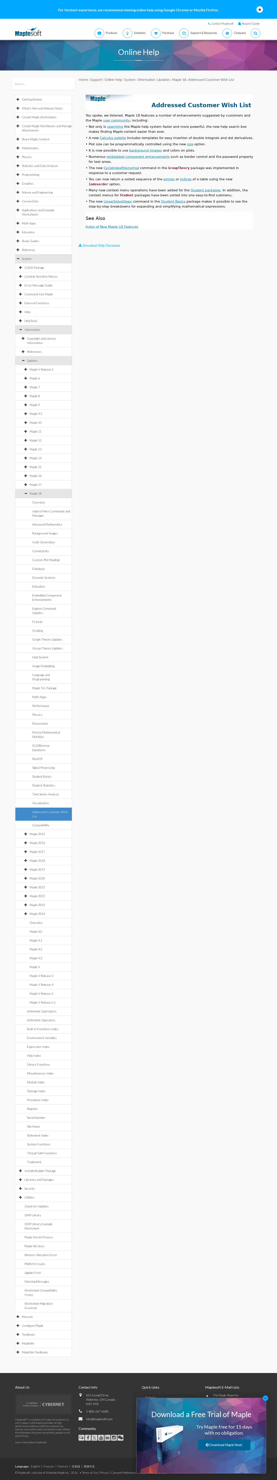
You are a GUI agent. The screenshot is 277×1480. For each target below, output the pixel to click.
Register (32, 1109)
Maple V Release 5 (41, 993)
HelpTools (30, 321)
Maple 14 (36, 458)
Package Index (36, 1091)
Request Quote (251, 23)
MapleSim (28, 1343)
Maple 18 (36, 493)
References (34, 351)
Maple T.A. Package (44, 688)
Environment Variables (42, 1038)
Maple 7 (35, 387)
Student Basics (42, 776)
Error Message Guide (38, 285)
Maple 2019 (37, 869)
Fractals (37, 621)
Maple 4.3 (36, 958)
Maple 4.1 (36, 940)
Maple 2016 (37, 843)
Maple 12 (36, 440)
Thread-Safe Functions (42, 1153)
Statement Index (37, 1135)
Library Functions (38, 1064)
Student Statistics (43, 785)
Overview (38, 502)
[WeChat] (120, 1438)
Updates (32, 360)
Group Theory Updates (47, 648)
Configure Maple (32, 1325)
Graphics (28, 183)
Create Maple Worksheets (39, 117)
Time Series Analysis (45, 794)
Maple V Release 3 (41, 369)
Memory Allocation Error (40, 1255)
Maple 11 (36, 431)
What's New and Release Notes (42, 108)
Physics (27, 157)
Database (38, 569)
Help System (40, 657)
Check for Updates (36, 1206)
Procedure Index (37, 1100)
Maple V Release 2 (41, 976)
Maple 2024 (37, 914)
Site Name (33, 1126)
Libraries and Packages (39, 1179)
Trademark (34, 1162)
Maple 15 (36, 467)
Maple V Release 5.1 (43, 1002)
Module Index (36, 1082)
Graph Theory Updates (47, 639)
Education (28, 232)
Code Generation (43, 542)
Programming (30, 174)
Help (27, 312)
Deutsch (63, 1466)
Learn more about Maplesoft (30, 1442)
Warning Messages (36, 1281)
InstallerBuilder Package (40, 1171)
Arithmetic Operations (41, 1011)
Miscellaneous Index (40, 1073)
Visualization (40, 803)
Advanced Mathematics (47, 524)
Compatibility (40, 825)
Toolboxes (28, 1334)
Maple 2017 (37, 851)
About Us (22, 1387)
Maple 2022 (37, 896)
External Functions (36, 303)
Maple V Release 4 (41, 984)
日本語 (76, 1466)
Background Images (45, 533)
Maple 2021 (37, 887)
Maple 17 (36, 484)
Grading (37, 630)
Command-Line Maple (38, 294)
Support (96, 79)
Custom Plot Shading (45, 560)
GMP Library (32, 1215)
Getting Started (32, 99)
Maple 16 (36, 476)
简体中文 (89, 1466)
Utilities (29, 1197)
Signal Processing (43, 767)
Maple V (35, 967)
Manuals (27, 1317)
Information (32, 329)
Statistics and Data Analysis (40, 166)
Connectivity (30, 201)
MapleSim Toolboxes (35, 1352)
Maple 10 (36, 422)
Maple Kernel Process (38, 1237)
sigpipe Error (32, 1272)
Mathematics (30, 148)
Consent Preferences (123, 1472)
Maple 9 (35, 405)
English (35, 1466)
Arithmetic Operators (41, 1020)
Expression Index (38, 1046)
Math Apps (29, 223)
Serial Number (36, 1117)
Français (48, 1466)
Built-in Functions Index (42, 1029)
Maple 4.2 (36, 949)
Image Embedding (43, 666)
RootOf (37, 759)
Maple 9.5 (36, 414)
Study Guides (30, 241)
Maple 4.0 (36, 931)
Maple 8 (35, 396)
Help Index (34, 1055)
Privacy (104, 1472)
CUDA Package (34, 267)
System (26, 259)
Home (83, 79)
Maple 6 (35, 378)
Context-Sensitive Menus (41, 276)
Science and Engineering (37, 192)
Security (29, 1188)
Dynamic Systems (43, 577)
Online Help (113, 79)
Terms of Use (90, 1472)
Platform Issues (34, 1264)
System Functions (38, 1144)
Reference (28, 250)
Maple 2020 (37, 878)
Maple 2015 (37, 834)
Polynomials (40, 723)
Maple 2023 (37, 905)
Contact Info (88, 1387)
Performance (40, 706)
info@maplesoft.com (99, 1419)
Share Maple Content (36, 139)
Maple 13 (36, 449)
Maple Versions (34, 1246)
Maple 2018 (37, 860)
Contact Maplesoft (222, 23)
